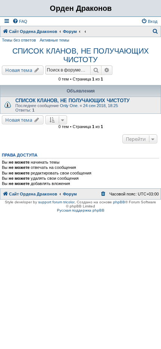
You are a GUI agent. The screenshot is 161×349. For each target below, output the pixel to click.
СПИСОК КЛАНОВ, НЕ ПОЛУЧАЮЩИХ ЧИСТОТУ (80, 55)
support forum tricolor (56, 202)
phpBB (119, 202)
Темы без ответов (19, 40)
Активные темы (54, 40)
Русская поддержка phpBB (80, 210)
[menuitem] (19, 21)
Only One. (69, 105)
